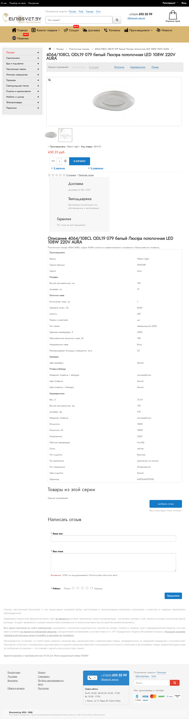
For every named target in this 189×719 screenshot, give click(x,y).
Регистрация (169, 3)
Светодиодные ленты (17, 85)
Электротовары (14, 102)
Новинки (23, 37)
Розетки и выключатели (18, 91)
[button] (185, 2)
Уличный (161, 672)
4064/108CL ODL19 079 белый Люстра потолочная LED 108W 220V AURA (132, 49)
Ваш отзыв (58, 551)
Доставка (94, 30)
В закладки (59, 168)
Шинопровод (143, 676)
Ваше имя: (58, 533)
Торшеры (11, 80)
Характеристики (137, 67)
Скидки (74, 29)
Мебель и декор (15, 97)
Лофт (81, 11)
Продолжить (173, 595)
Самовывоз (44, 676)
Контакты (114, 30)
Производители (139, 30)
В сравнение (97, 168)
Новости (167, 30)
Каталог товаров (47, 30)
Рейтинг (56, 588)
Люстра (73, 11)
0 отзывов (94, 67)
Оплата (41, 672)
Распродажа (14, 672)
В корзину (80, 161)
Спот (98, 11)
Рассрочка (33, 3)
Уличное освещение (17, 74)
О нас (4, 3)
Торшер (90, 11)
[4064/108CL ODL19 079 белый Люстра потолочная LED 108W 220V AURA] (114, 101)
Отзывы (155, 67)
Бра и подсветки (14, 63)
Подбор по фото (17, 3)
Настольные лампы (16, 69)
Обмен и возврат (16, 688)
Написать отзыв (86, 175)
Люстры (10, 52)
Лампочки (11, 108)
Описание (119, 67)
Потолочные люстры (79, 49)
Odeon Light (72, 146)
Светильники (13, 58)
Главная (22, 30)
